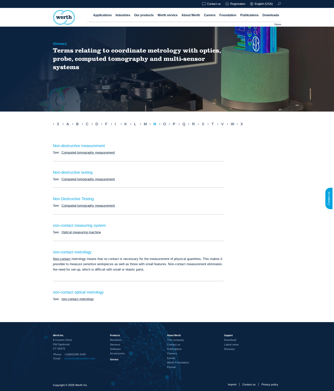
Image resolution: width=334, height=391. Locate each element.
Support (228, 335)
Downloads (270, 15)
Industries (123, 15)
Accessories (117, 353)
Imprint (232, 384)
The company (175, 339)
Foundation (227, 15)
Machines (116, 339)
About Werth (190, 15)
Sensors (115, 344)
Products (115, 335)
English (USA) (264, 3)
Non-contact (62, 259)
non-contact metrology (77, 299)
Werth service (168, 15)
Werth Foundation (178, 362)
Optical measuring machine (81, 232)
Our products (144, 15)
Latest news (231, 344)
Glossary (229, 348)
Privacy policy (270, 384)
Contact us (214, 3)
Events (171, 358)
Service (114, 359)
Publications (249, 15)
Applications (102, 15)
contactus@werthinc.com (79, 358)
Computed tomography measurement (88, 152)
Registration (237, 3)
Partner (171, 367)
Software (115, 348)
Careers (210, 15)
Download (230, 339)
